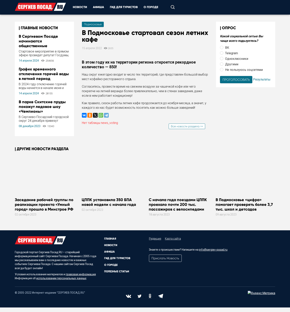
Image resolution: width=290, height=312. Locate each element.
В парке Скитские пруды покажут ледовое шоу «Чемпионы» (42, 106)
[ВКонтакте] (84, 115)
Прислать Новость (165, 258)
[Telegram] (106, 115)
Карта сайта (173, 238)
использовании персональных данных (61, 278)
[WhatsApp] (100, 115)
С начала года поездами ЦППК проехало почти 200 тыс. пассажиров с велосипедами (178, 204)
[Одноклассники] (89, 115)
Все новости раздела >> (187, 126)
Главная (110, 238)
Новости (80, 7)
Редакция (155, 238)
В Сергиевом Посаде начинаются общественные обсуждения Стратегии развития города (41, 46)
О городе (151, 7)
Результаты (261, 79)
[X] (95, 115)
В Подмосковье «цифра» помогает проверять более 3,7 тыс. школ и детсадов (244, 204)
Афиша (98, 7)
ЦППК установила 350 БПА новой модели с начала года (109, 202)
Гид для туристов (124, 7)
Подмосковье (93, 24)
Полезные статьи (116, 271)
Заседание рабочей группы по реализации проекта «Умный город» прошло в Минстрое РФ (44, 204)
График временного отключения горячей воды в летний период (44, 74)
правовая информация (81, 274)
